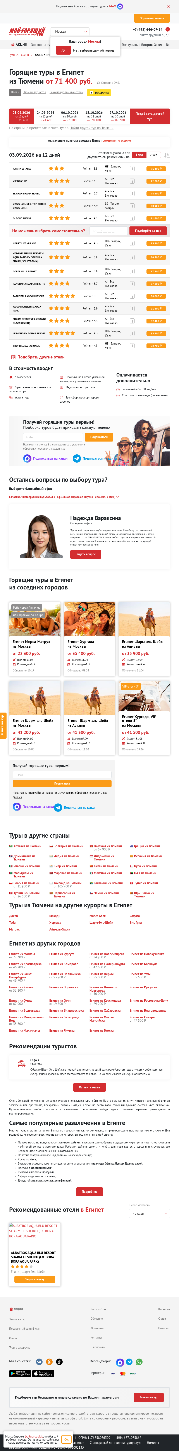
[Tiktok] (59, 1362)
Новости (163, 1328)
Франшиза (97, 1328)
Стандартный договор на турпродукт (115, 1443)
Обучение (97, 1318)
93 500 (155, 333)
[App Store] (43, 1373)
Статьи (162, 1318)
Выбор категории (139, 1205)
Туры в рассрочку (19, 1347)
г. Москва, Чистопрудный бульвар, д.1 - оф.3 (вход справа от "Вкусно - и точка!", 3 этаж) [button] (62, 497)
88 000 (155, 296)
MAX (112, 6)
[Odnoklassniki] (49, 1362)
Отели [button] (15, 92)
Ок (66, 1439)
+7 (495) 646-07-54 (147, 29)
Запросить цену (34, 1279)
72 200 (155, 181)
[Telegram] (129, 1362)
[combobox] (149, 1213)
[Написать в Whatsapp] (139, 1362)
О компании (98, 1347)
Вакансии (164, 1309)
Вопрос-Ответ (99, 1309)
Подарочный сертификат (24, 1328)
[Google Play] (20, 1373)
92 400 (155, 321)
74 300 (155, 193)
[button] (167, 155)
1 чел (139, 155)
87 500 (155, 271)
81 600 (155, 218)
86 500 (155, 257)
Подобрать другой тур (150, 116)
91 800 (155, 308)
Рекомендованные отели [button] (66, 92)
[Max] (120, 6)
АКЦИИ (18, 1309)
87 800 (155, 284)
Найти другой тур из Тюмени (92, 128)
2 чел (153, 155)
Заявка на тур (17, 1319)
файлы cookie (34, 1436)
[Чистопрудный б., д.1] (169, 29)
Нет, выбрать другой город (93, 50)
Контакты (96, 1337)
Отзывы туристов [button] (34, 92)
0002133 (78, 1447)
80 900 (155, 206)
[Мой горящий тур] (27, 31)
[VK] (39, 1362)
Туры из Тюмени (19, 55)
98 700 (155, 346)
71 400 (155, 169)
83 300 (155, 243)
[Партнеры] (125, 1373)
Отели (13, 1338)
